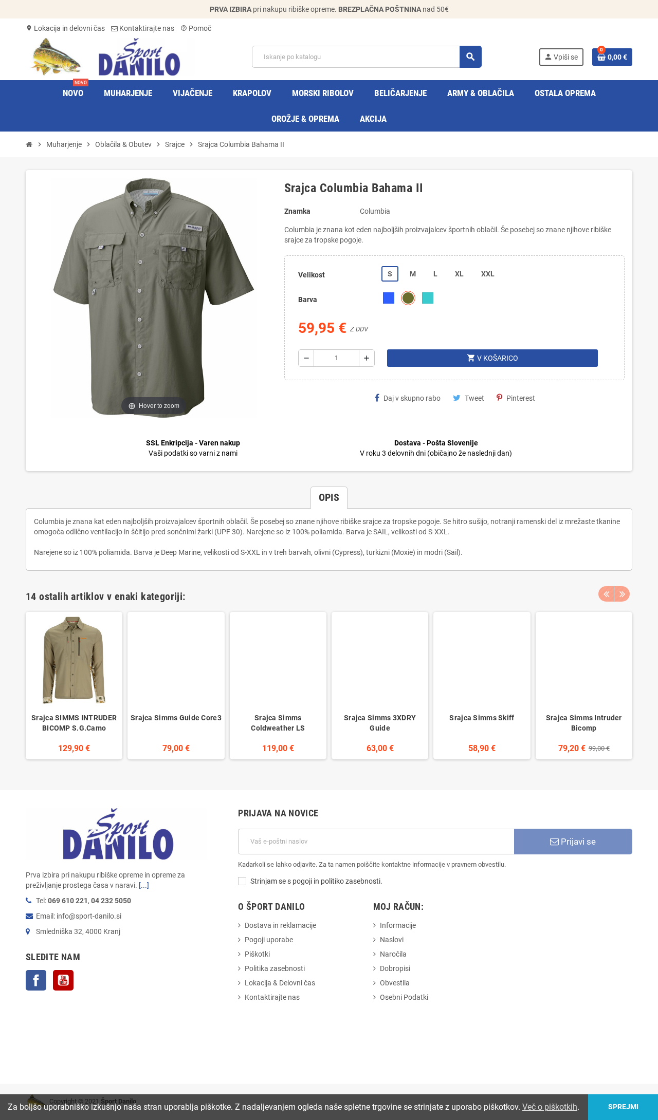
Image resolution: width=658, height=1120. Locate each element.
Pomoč (195, 28)
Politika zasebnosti (275, 968)
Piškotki (257, 954)
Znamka (297, 211)
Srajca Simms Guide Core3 (176, 718)
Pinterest (520, 398)
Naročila (393, 954)
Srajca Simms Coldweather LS (278, 723)
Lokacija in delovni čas (65, 28)
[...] (144, 885)
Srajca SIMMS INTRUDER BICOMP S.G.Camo (74, 723)
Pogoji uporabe (269, 940)
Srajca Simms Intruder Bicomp (584, 723)
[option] (74, 685)
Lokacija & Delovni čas (280, 983)
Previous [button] (606, 594)
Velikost (311, 275)
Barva (307, 299)
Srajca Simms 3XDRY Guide (380, 723)
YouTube (63, 980)
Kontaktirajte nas (146, 28)
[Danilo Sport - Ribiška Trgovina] (110, 56)
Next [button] (622, 594)
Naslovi (392, 940)
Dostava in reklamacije (280, 925)
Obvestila (395, 983)
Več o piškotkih (549, 1107)
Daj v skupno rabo (412, 398)
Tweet (474, 398)
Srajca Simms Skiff (481, 718)
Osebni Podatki (404, 997)
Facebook (36, 980)
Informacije (398, 925)
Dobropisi (395, 968)
